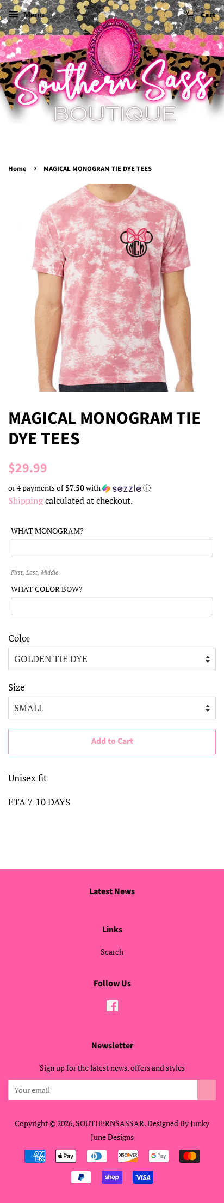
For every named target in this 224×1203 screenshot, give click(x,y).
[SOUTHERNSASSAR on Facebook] (112, 1008)
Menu (33, 14)
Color (19, 638)
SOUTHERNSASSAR (110, 1123)
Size (16, 687)
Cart (207, 15)
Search (112, 951)
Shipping (25, 500)
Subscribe (206, 1090)
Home (17, 169)
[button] (112, 488)
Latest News (112, 891)
